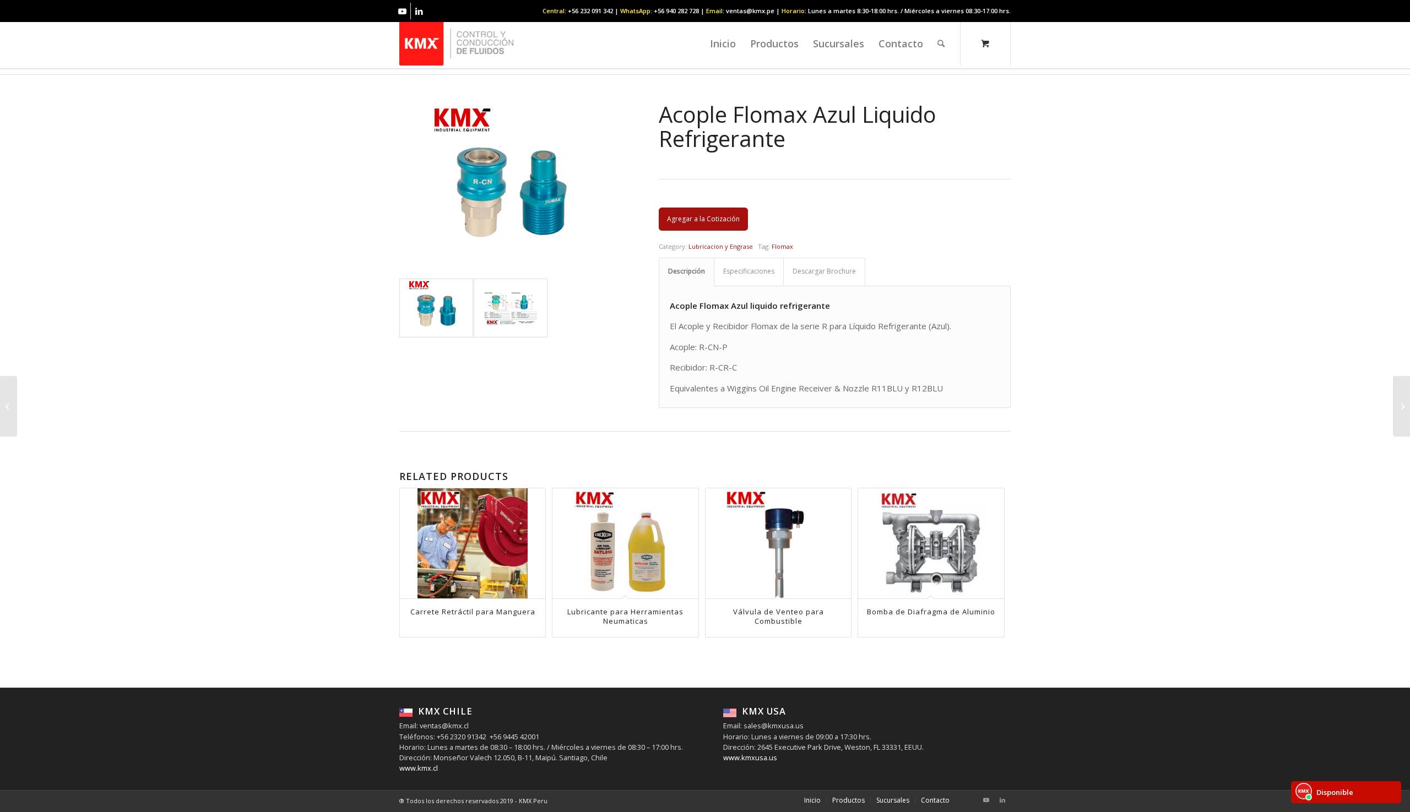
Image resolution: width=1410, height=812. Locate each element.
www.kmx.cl (418, 768)
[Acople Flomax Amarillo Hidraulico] (8, 406)
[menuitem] (723, 43)
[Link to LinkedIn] (419, 11)
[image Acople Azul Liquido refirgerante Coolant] (511, 308)
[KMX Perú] (456, 43)
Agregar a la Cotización (703, 219)
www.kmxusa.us (750, 757)
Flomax (782, 246)
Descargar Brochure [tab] (824, 271)
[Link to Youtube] (402, 11)
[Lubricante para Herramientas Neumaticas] (1401, 406)
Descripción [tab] (686, 271)
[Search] (941, 43)
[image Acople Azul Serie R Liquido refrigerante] (436, 308)
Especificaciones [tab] (748, 271)
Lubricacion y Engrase (720, 246)
